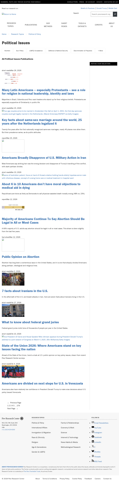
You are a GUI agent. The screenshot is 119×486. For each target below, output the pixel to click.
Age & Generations (39, 447)
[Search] (115, 14)
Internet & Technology (69, 437)
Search (76, 13)
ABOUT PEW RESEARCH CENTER (12, 467)
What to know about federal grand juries (30, 322)
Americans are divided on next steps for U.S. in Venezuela (42, 383)
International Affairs (39, 427)
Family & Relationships (70, 423)
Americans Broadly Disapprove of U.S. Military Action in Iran (44, 158)
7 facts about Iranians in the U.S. (25, 291)
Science (64, 432)
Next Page (12, 408)
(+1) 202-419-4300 (8, 430)
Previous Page (14, 402)
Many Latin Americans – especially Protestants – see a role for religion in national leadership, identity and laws (43, 92)
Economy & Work (67, 427)
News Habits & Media (69, 442)
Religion (35, 442)
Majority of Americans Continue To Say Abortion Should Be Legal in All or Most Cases (43, 220)
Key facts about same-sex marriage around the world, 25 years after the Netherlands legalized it (42, 121)
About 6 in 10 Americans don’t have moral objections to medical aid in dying (41, 186)
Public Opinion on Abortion (20, 257)
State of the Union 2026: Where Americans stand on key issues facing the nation (41, 347)
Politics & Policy (38, 423)
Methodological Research (71, 447)
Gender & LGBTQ (38, 452)
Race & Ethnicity (38, 437)
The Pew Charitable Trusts (32, 471)
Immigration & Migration (41, 432)
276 (18, 405)
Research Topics (11, 24)
